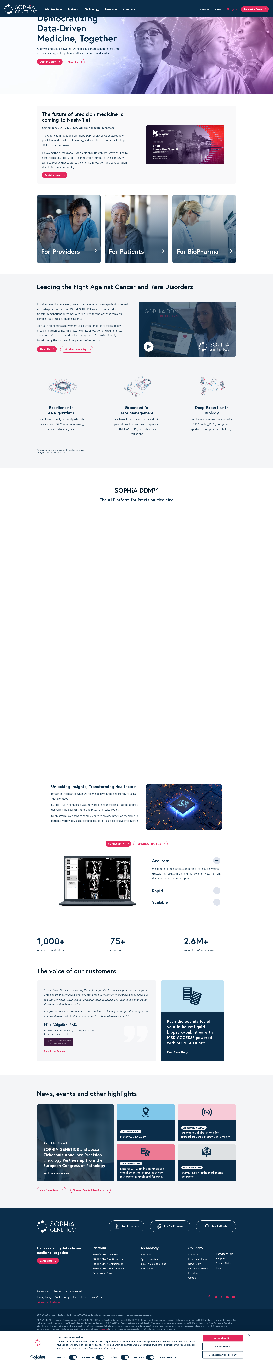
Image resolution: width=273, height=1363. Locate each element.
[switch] (100, 1357)
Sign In (233, 9)
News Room (194, 1263)
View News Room (49, 1190)
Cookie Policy (62, 1297)
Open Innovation (149, 1259)
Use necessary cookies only (222, 1355)
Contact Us (46, 1260)
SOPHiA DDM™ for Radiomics (108, 1263)
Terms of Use (80, 1297)
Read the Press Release (56, 1173)
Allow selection (222, 1346)
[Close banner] (249, 1335)
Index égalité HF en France (48, 1302)
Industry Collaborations (153, 1263)
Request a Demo (253, 9)
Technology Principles (148, 843)
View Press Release (54, 1051)
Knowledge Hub (224, 1253)
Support (220, 1258)
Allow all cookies (222, 1338)
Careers (217, 9)
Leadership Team (197, 1259)
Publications (147, 1268)
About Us (73, 62)
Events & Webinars (198, 1268)
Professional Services (104, 1273)
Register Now (52, 175)
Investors (204, 9)
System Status (223, 1263)
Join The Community (74, 349)
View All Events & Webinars (88, 1190)
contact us (103, 1328)
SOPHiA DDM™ (48, 61)
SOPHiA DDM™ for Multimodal (109, 1268)
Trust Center (96, 1297)
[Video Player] (97, 881)
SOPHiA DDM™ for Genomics (108, 1259)
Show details (165, 1357)
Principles (145, 1254)
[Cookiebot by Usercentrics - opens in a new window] (37, 1357)
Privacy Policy (44, 1297)
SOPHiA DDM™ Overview (105, 1254)
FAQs (218, 1267)
